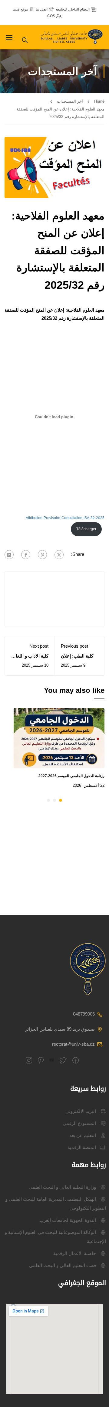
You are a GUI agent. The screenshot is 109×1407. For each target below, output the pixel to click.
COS (51, 16)
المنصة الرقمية (82, 1147)
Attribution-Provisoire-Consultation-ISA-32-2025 (65, 518)
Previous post (74, 646)
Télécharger (86, 529)
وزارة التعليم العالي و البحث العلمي (62, 1187)
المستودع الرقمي (79, 1123)
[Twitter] (59, 554)
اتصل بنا (42, 9)
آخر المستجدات (70, 101)
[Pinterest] (42, 554)
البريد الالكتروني (80, 1111)
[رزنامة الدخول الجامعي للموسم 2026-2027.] (59, 737)
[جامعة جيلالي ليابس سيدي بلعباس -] (72, 37)
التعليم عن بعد (82, 1135)
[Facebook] (25, 554)
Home (99, 101)
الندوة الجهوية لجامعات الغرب (67, 1220)
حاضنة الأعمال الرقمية (74, 1253)
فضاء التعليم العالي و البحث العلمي (62, 1265)
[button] (60, 800)
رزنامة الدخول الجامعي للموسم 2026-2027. (71, 776)
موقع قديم (20, 9)
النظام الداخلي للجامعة (72, 9)
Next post (38, 646)
